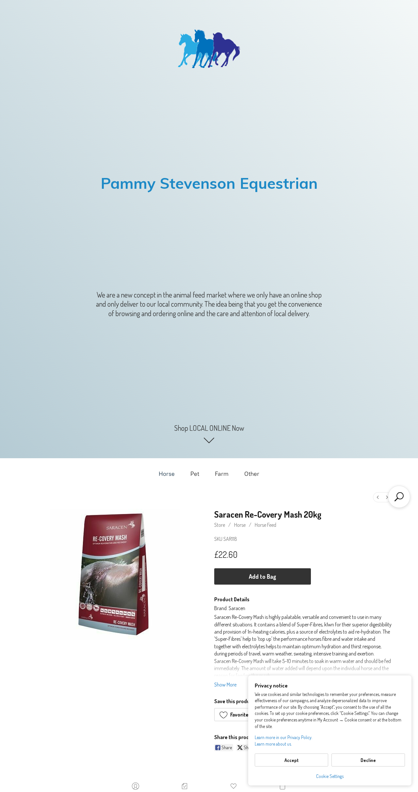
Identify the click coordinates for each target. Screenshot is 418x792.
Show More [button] (225, 684)
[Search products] (399, 497)
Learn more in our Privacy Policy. (283, 737)
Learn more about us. (273, 744)
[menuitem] (377, 497)
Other (251, 473)
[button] (236, 714)
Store (219, 525)
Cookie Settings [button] (330, 776)
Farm (222, 473)
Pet (194, 473)
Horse (167, 473)
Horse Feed (265, 525)
